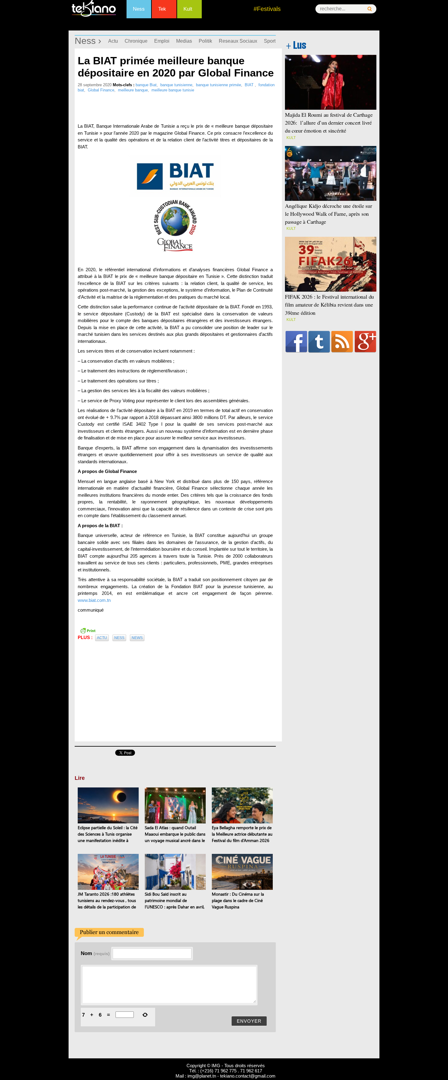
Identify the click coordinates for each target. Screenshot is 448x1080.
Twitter (319, 341)
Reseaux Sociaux (238, 41)
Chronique (136, 41)
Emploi (161, 41)
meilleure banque (133, 90)
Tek (162, 9)
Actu (113, 41)
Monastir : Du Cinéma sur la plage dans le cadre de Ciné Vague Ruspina (238, 900)
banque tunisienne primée (218, 85)
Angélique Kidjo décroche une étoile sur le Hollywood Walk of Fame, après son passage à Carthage (328, 213)
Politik (205, 41)
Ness (139, 9)
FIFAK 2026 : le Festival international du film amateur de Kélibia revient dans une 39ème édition (329, 304)
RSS (342, 341)
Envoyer (249, 1021)
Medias (184, 41)
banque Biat (146, 85)
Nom (95, 953)
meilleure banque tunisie (172, 90)
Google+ (365, 341)
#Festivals (267, 8)
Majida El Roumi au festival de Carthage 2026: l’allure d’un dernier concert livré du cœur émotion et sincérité (329, 122)
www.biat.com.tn (94, 600)
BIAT (250, 85)
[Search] (370, 9)
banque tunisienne (176, 85)
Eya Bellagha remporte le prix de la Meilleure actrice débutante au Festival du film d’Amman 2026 (242, 834)
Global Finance (101, 90)
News (137, 638)
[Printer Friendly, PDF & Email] (88, 629)
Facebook (296, 341)
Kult (187, 9)
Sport (270, 41)
